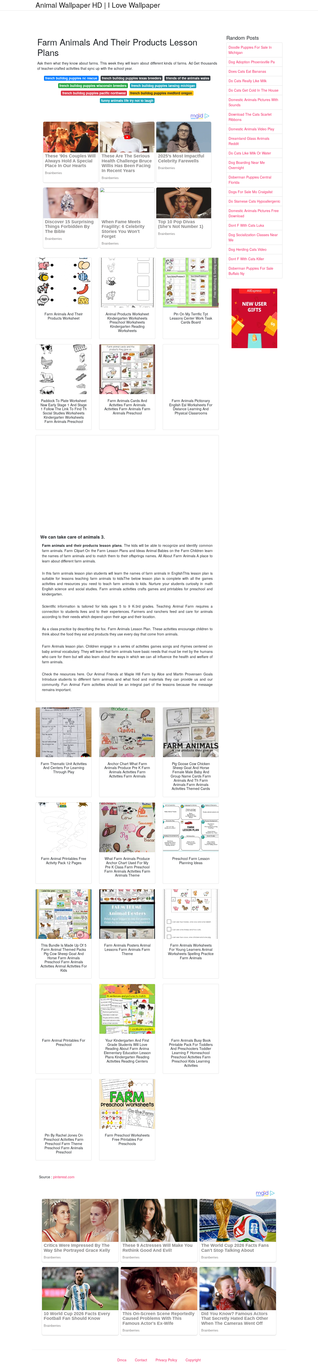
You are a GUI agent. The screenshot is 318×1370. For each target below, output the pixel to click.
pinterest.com (64, 1176)
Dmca (121, 1359)
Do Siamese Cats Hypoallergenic (254, 201)
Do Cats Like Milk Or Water (250, 152)
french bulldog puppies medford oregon (161, 93)
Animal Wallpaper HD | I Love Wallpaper (98, 5)
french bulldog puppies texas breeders (131, 78)
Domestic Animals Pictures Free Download (254, 213)
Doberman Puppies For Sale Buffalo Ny (251, 271)
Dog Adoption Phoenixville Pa (252, 61)
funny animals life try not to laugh (127, 100)
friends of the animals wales (187, 78)
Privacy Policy (166, 1359)
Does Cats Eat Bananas (247, 71)
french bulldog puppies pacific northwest (94, 93)
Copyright (193, 1359)
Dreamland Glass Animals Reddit (249, 141)
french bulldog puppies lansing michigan (163, 85)
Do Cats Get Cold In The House (253, 90)
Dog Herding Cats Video (248, 249)
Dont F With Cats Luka (246, 225)
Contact (141, 1359)
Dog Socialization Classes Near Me (253, 237)
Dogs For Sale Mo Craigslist (251, 191)
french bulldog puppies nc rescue (71, 78)
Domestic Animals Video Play (251, 128)
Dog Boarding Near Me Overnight (247, 165)
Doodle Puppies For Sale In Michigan (250, 50)
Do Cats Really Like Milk (248, 80)
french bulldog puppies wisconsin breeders (92, 85)
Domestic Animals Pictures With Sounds (253, 102)
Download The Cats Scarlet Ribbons (250, 117)
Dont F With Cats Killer (246, 258)
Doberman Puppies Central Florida (250, 180)
